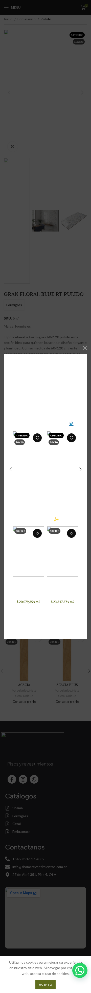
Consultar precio (28, 506)
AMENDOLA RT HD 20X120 (28, 583)
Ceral (28, 500)
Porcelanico (24, 591)
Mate (37, 591)
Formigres (28, 596)
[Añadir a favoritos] (37, 437)
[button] (79, 970)
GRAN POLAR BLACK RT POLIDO (62, 583)
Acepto (45, 984)
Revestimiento (28, 491)
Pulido (71, 591)
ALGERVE (28, 485)
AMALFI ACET (63, 485)
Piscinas (28, 495)
